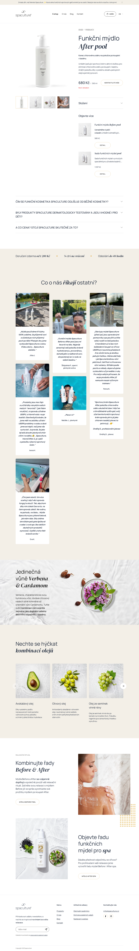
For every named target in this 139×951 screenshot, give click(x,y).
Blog (58, 919)
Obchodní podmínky (81, 911)
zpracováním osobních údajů (38, 935)
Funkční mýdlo (108, 124)
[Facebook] (105, 916)
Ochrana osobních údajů (83, 915)
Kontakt (60, 923)
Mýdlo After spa (89, 876)
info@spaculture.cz (111, 911)
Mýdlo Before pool (27, 802)
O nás (59, 915)
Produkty (60, 911)
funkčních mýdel (108, 153)
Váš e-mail (22, 929)
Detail (102, 145)
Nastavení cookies (81, 919)
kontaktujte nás (111, 83)
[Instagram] (111, 916)
